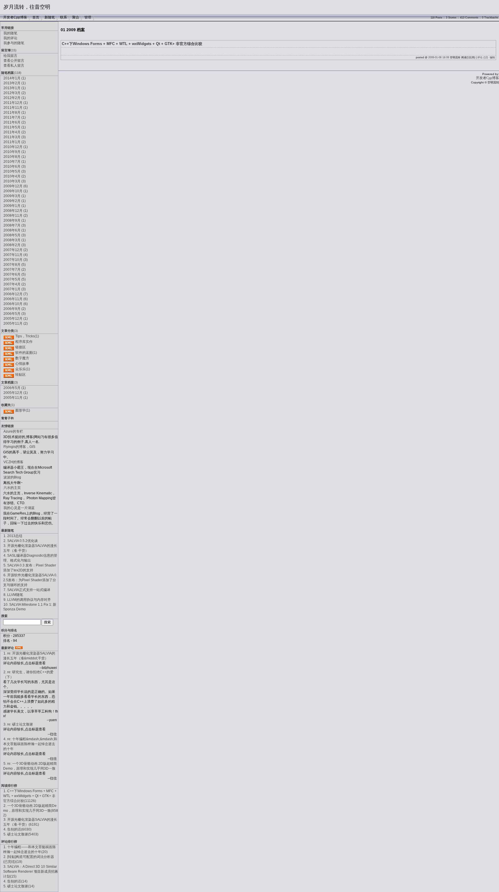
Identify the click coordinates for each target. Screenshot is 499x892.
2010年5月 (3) (14, 171)
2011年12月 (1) (15, 103)
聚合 (75, 17)
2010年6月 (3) (14, 166)
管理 (87, 17)
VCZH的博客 (13, 462)
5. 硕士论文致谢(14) (18, 886)
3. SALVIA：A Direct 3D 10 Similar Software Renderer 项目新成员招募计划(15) (30, 871)
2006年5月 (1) (14, 388)
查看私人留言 (13, 65)
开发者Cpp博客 (15, 17)
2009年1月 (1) (14, 206)
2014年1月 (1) (14, 78)
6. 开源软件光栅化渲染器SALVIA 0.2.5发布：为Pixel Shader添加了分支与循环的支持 (30, 580)
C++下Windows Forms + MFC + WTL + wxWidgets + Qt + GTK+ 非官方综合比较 (132, 44)
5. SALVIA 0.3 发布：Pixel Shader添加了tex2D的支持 (29, 567)
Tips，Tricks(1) (27, 336)
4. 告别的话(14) (15, 881)
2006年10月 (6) (15, 304)
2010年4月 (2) (14, 176)
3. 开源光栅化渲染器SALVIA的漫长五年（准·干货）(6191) (30, 822)
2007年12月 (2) (15, 250)
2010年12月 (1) (15, 147)
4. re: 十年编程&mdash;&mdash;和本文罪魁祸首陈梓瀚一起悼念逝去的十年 (30, 744)
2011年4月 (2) (14, 132)
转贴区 (20, 375)
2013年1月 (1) (14, 88)
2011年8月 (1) (14, 113)
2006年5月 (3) (14, 314)
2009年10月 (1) (15, 191)
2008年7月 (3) (14, 225)
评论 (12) (482, 57)
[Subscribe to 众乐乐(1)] (8, 369)
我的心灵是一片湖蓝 (19, 508)
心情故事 (22, 364)
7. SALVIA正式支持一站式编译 (26, 590)
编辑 (492, 57)
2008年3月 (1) (14, 240)
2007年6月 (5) (14, 274)
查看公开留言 (13, 61)
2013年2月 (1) (14, 83)
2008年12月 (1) (15, 211)
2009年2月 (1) (14, 201)
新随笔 (49, 17)
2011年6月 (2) (14, 122)
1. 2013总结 (12, 536)
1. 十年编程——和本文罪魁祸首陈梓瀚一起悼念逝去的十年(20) (29, 849)
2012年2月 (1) (14, 98)
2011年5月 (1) (14, 127)
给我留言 (10, 56)
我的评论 (10, 38)
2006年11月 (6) (15, 299)
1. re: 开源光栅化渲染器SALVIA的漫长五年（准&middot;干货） (29, 655)
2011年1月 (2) (14, 142)
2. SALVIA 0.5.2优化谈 (20, 541)
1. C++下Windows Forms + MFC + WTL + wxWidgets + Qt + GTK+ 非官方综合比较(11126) (30, 796)
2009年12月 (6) (15, 186)
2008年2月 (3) (14, 245)
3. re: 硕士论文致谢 (18, 724)
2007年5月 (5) (14, 279)
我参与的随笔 (13, 43)
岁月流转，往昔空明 (26, 7)
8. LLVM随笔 (13, 595)
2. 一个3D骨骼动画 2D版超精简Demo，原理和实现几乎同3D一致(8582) (30, 810)
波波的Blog (12, 477)
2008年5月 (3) (14, 235)
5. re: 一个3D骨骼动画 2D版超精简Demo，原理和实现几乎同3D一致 (30, 766)
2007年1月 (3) (14, 289)
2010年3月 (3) (14, 181)
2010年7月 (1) (14, 162)
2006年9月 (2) (14, 309)
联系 (63, 17)
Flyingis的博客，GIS (19, 447)
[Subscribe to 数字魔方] (8, 358)
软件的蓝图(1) (26, 353)
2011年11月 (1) (15, 108)
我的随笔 (10, 33)
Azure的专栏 (13, 431)
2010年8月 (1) (14, 157)
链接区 (20, 347)
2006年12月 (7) (15, 294)
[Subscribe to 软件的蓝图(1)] (8, 352)
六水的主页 (12, 488)
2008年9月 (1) (14, 220)
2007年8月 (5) (14, 265)
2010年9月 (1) (14, 152)
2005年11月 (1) (15, 398)
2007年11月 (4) (15, 255)
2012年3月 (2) (14, 93)
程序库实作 (24, 342)
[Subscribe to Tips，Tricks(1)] (8, 336)
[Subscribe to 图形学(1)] (8, 410)
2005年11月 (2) (15, 323)
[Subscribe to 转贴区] (8, 374)
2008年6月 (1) (14, 230)
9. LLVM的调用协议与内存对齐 (27, 600)
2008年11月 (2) (15, 216)
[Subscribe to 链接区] (8, 347)
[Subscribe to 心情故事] (8, 363)
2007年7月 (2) (14, 270)
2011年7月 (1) (14, 117)
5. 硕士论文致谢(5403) (20, 834)
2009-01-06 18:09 (438, 57)
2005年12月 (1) (15, 319)
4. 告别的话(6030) (17, 829)
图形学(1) (22, 410)
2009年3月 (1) (14, 196)
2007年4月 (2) (14, 284)
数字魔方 (22, 358)
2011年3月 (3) (14, 137)
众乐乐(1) (22, 369)
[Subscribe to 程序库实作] (8, 341)
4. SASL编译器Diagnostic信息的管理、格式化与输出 (30, 557)
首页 (35, 17)
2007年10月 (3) (15, 260)
